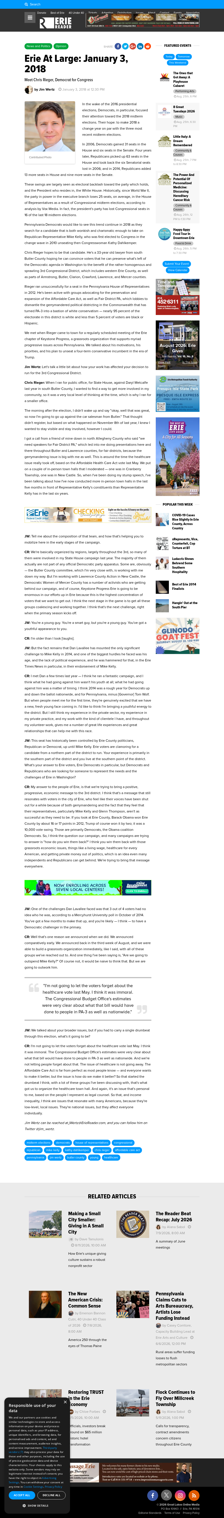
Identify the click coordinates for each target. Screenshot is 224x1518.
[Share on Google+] (133, 46)
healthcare (111, 1157)
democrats (63, 1142)
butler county (75, 1157)
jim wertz (55, 1157)
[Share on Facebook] (118, 46)
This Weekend (177, 63)
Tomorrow (184, 56)
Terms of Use (172, 1513)
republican (33, 1150)
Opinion (61, 46)
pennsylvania (35, 1157)
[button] (37, 1505)
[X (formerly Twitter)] (166, 1496)
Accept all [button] (22, 1495)
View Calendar (177, 270)
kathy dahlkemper (77, 1150)
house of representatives (91, 1142)
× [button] (65, 1402)
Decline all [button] (51, 1495)
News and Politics (38, 46)
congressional (123, 1142)
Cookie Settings (34, 1487)
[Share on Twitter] (125, 46)
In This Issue (189, 362)
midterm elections (38, 1142)
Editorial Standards (149, 1513)
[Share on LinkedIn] (140, 46)
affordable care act (127, 1150)
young (94, 1157)
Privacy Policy (191, 1513)
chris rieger (102, 1150)
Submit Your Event (177, 263)
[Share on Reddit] (147, 46)
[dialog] (37, 1456)
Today (169, 56)
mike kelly (53, 1150)
